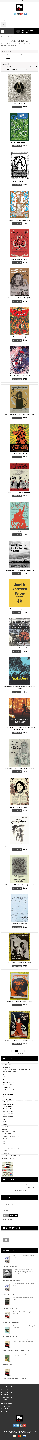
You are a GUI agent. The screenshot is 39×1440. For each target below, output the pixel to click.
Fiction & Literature (8, 1094)
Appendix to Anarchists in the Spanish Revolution (19, 846)
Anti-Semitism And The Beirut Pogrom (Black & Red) (19, 885)
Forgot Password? (8, 1219)
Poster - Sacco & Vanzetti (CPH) (19, 259)
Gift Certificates (8, 1158)
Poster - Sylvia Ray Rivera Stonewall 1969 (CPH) (19, 414)
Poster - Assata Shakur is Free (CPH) (19, 298)
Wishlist (5, 1411)
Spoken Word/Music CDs (10, 1148)
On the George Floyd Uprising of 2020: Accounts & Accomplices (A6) (19, 728)
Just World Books (8, 1131)
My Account (7, 1406)
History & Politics (8, 1099)
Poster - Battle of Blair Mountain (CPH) (20, 492)
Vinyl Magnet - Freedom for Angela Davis (19, 1001)
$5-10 (22, 55)
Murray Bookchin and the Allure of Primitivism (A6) (19, 768)
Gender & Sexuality (8, 1097)
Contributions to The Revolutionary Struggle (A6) (19, 570)
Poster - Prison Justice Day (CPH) (19, 220)
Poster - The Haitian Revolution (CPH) (19, 376)
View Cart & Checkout (19, 1190)
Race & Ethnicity (7, 1106)
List (10, 64)
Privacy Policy (7, 1392)
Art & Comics (6, 1087)
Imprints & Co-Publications (10, 1114)
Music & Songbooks (8, 1104)
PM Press (23, 1431)
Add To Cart (17, 107)
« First (5, 1051)
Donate (4, 1129)
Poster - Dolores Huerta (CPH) (19, 807)
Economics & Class (8, 1089)
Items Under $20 (9, 36)
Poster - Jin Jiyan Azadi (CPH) (19, 453)
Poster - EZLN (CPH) (19, 337)
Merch (4, 1151)
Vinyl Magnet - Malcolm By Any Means (19, 962)
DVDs (3, 1143)
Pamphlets (6, 1141)
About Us (6, 1390)
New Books (6, 1067)
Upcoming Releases (9, 1072)
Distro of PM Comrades (10, 1136)
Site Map (6, 1399)
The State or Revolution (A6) (19, 648)
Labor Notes (6, 1134)
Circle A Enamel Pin (19, 103)
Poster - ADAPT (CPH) (19, 531)
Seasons (5, 1126)
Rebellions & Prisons (8, 1109)
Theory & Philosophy (8, 1111)
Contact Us (6, 1394)
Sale (3, 1074)
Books (4, 1077)
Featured (5, 1062)
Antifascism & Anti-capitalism (11, 1085)
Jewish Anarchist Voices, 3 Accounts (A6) (19, 609)
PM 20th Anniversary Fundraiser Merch (16, 1069)
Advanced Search (8, 1397)
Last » (33, 1051)
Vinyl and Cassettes (9, 1146)
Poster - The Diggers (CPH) (19, 142)
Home (2, 36)
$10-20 (8, 58)
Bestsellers (6, 1064)
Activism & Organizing (9, 1080)
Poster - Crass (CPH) (19, 181)
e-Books (5, 1138)
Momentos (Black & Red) (19, 924)
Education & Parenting (9, 1092)
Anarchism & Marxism (9, 1082)
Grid (8, 64)
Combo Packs (6, 1153)
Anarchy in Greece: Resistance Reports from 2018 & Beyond (19, 687)
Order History (7, 1409)
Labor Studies (7, 1101)
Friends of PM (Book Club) (11, 1155)
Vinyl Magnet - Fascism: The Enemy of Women (19, 1040)
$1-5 (8, 55)
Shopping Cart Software (22, 1432)
